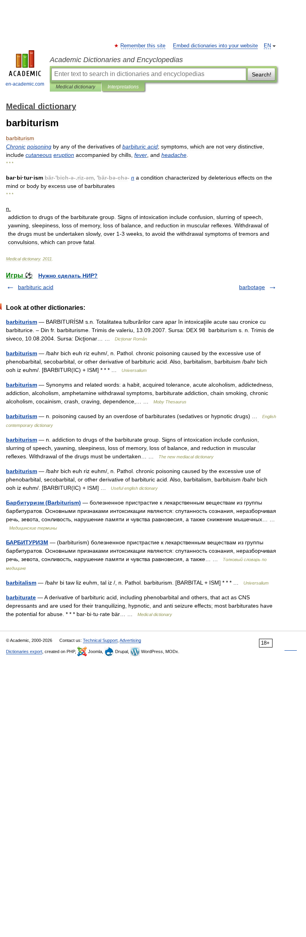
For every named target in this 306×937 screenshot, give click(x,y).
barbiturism (21, 322)
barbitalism (21, 582)
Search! (261, 74)
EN (267, 46)
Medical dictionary (75, 87)
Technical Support (100, 640)
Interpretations (123, 87)
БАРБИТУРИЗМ (27, 542)
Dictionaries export (24, 651)
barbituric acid (35, 287)
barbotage (252, 287)
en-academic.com (25, 84)
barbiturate (21, 597)
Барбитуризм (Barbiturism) (43, 502)
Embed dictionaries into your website (215, 46)
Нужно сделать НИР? (68, 275)
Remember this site (143, 46)
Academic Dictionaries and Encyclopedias (116, 60)
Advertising (130, 640)
